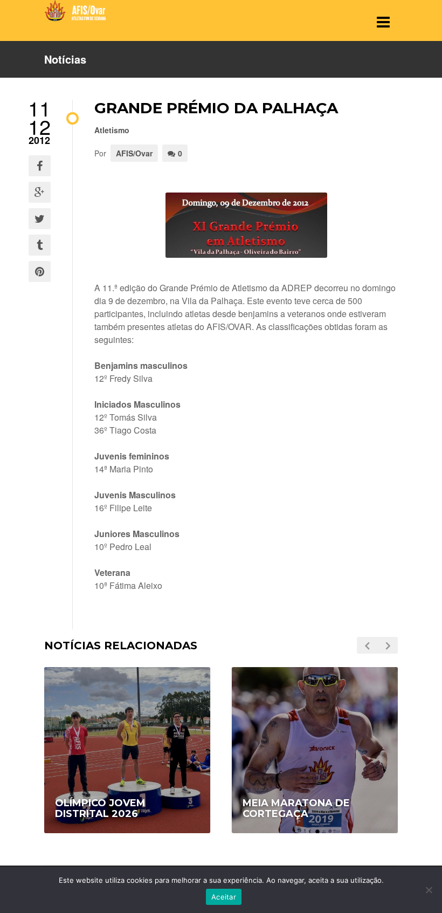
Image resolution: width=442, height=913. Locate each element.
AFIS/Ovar (134, 153)
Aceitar (223, 897)
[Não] (428, 889)
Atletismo (111, 130)
